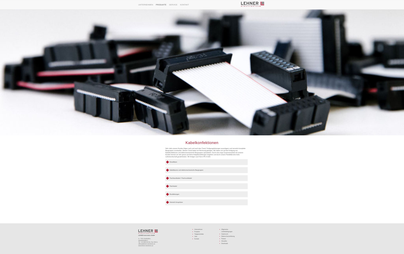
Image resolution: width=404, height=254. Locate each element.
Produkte (197, 231)
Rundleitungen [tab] (174, 194)
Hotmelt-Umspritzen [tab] (176, 202)
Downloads (224, 243)
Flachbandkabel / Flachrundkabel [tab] (181, 178)
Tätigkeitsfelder (199, 234)
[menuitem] (145, 4)
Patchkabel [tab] (173, 186)
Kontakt (196, 239)
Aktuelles (224, 241)
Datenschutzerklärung (228, 236)
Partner (223, 238)
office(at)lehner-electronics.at (146, 244)
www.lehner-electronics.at (145, 245)
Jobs (195, 236)
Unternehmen (198, 229)
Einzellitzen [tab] (173, 162)
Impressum (224, 234)
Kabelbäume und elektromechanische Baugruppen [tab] (186, 170)
